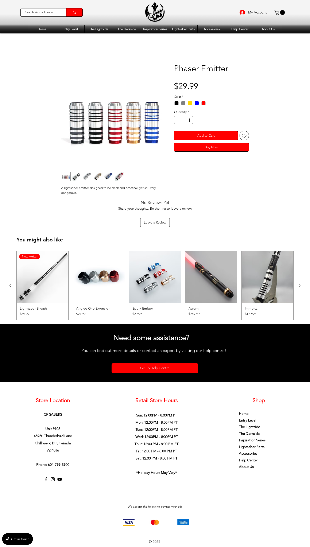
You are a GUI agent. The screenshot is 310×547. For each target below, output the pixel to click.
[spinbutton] (184, 120)
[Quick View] (99, 249)
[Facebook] (46, 451)
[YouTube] (59, 451)
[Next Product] (299, 257)
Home (243, 385)
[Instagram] (52, 451)
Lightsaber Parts (251, 419)
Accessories (248, 425)
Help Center (248, 432)
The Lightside (249, 399)
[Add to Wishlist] (244, 135)
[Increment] (190, 120)
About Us (246, 439)
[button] (280, 12)
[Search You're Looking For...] (74, 12)
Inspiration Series (252, 412)
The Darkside (249, 405)
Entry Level (247, 392)
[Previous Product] (10, 257)
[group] (155, 257)
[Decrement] (178, 120)
